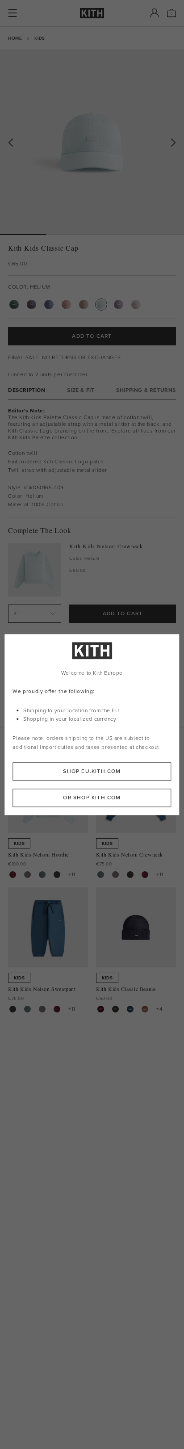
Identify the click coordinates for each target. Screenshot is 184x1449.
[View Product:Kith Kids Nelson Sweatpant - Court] (27, 1009)
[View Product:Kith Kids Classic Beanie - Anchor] (130, 1009)
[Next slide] (173, 142)
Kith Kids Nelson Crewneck (106, 546)
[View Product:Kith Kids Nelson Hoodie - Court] (42, 874)
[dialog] (91, 724)
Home (15, 38)
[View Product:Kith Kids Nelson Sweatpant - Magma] (57, 1009)
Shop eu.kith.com (92, 771)
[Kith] (92, 13)
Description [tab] (27, 390)
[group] (92, 142)
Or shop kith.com (92, 798)
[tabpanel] (92, 458)
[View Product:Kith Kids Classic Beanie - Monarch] (115, 1009)
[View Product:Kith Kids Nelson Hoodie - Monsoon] (27, 874)
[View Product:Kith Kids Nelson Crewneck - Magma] (145, 874)
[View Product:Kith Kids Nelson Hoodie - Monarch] (57, 874)
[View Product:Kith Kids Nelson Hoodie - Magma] (12, 874)
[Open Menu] (12, 12)
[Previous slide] (10, 142)
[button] (69, 234)
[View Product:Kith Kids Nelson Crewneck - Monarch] (130, 874)
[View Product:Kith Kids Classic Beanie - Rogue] (145, 1009)
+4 (159, 1009)
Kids (39, 38)
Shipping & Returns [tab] (146, 390)
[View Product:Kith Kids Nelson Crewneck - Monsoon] (115, 874)
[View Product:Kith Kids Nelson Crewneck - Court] (100, 874)
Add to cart (122, 613)
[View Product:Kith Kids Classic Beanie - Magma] (100, 1009)
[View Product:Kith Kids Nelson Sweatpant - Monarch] (12, 1009)
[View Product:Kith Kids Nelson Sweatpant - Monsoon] (42, 1009)
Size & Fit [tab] (80, 390)
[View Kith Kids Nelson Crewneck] (34, 569)
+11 (71, 874)
